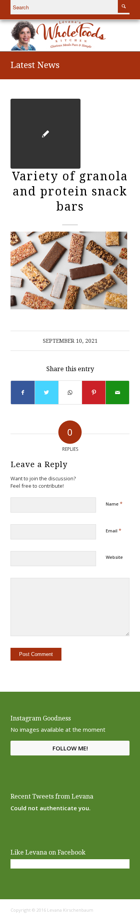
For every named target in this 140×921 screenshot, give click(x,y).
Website (114, 557)
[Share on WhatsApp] (70, 392)
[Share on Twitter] (46, 392)
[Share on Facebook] (23, 392)
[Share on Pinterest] (93, 392)
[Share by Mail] (117, 392)
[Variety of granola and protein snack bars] (45, 134)
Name (114, 503)
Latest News (35, 65)
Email (113, 530)
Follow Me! (70, 748)
